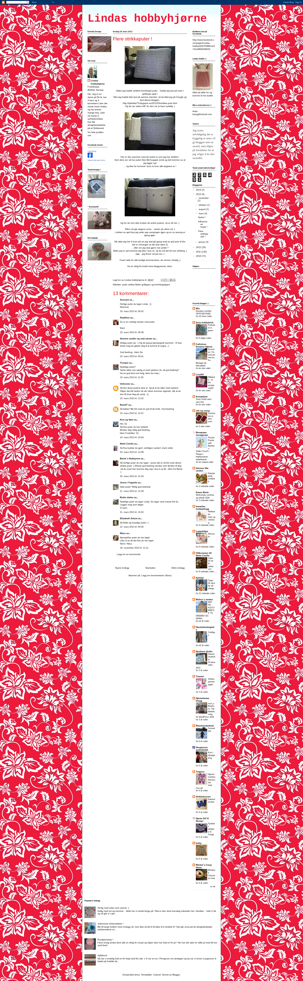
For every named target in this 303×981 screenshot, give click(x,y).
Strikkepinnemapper (211, 682)
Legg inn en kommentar (129, 554)
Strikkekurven (203, 796)
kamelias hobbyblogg (202, 507)
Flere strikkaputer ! (203, 234)
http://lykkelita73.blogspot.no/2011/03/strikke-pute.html (150, 103)
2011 (198, 251)
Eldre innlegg (178, 568)
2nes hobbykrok (204, 322)
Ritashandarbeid (205, 725)
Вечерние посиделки (202, 433)
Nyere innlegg (122, 568)
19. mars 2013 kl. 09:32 (132, 311)
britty (199, 843)
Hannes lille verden (202, 469)
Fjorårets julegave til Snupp (211, 829)
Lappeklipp (202, 531)
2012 (199, 247)
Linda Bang (92, 151)
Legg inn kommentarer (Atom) (156, 575)
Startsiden (150, 568)
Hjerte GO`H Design (202, 819)
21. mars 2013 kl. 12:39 (132, 491)
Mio (198, 308)
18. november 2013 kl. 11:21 (134, 548)
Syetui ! (201, 217)
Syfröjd (200, 578)
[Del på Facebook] (171, 280)
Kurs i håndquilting (211, 755)
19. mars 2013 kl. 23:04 (132, 437)
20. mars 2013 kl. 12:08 (132, 452)
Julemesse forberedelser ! (111, 923)
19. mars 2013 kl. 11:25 (131, 377)
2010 (199, 256)
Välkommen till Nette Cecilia (204, 554)
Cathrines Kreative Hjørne (204, 345)
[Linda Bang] (90, 157)
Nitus (123, 533)
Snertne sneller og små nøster (136, 338)
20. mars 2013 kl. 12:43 (132, 476)
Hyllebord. (103, 955)
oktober (203, 205)
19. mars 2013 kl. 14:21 (132, 413)
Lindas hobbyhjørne (147, 18)
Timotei (200, 676)
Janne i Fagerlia (128, 482)
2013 (199, 194)
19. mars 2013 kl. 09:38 (132, 332)
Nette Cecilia (127, 443)
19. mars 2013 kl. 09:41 (132, 356)
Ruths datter (126, 497)
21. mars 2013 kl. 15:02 (132, 512)
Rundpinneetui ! (105, 939)
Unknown (125, 384)
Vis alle (212, 886)
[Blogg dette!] (165, 280)
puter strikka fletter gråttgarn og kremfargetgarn (146, 284)
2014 (199, 189)
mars (201, 213)
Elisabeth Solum (128, 518)
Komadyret (202, 396)
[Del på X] (168, 280)
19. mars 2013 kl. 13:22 (132, 398)
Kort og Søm (126, 419)
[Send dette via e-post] (162, 280)
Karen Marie (202, 492)
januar (202, 242)
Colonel (157, 974)
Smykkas (125, 317)
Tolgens (200, 771)
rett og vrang (203, 410)
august (202, 209)
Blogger (176, 974)
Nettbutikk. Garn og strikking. (211, 517)
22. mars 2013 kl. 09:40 (132, 526)
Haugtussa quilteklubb (202, 748)
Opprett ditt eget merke (96, 160)
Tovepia (124, 362)
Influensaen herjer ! (203, 224)
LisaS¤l (200, 374)
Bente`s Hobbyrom (130, 458)
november (204, 198)
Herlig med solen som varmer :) (113, 908)
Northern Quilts (204, 651)
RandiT (124, 405)
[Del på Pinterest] (174, 280)
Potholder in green (211, 328)
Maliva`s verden (204, 599)
